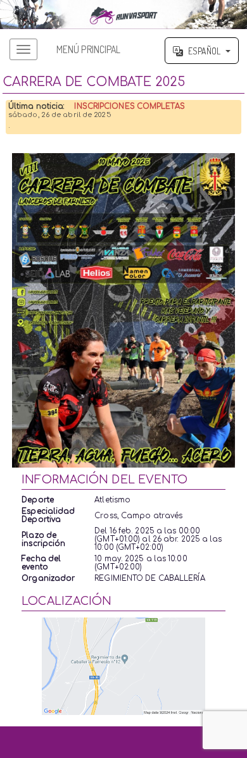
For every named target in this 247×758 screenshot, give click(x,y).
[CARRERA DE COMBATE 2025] (123, 14)
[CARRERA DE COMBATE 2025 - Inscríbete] (123, 310)
